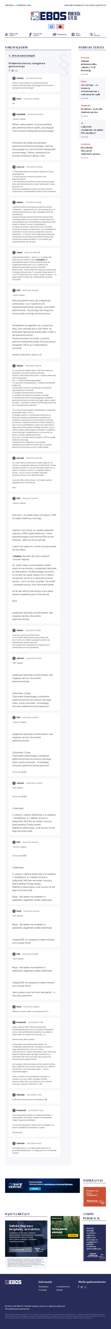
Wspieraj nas (92, 1201)
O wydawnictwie (63, 1287)
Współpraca (43, 1287)
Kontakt (59, 1290)
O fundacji (42, 1290)
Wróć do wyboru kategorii (23, 56)
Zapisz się (37, 1249)
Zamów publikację (92, 1255)
